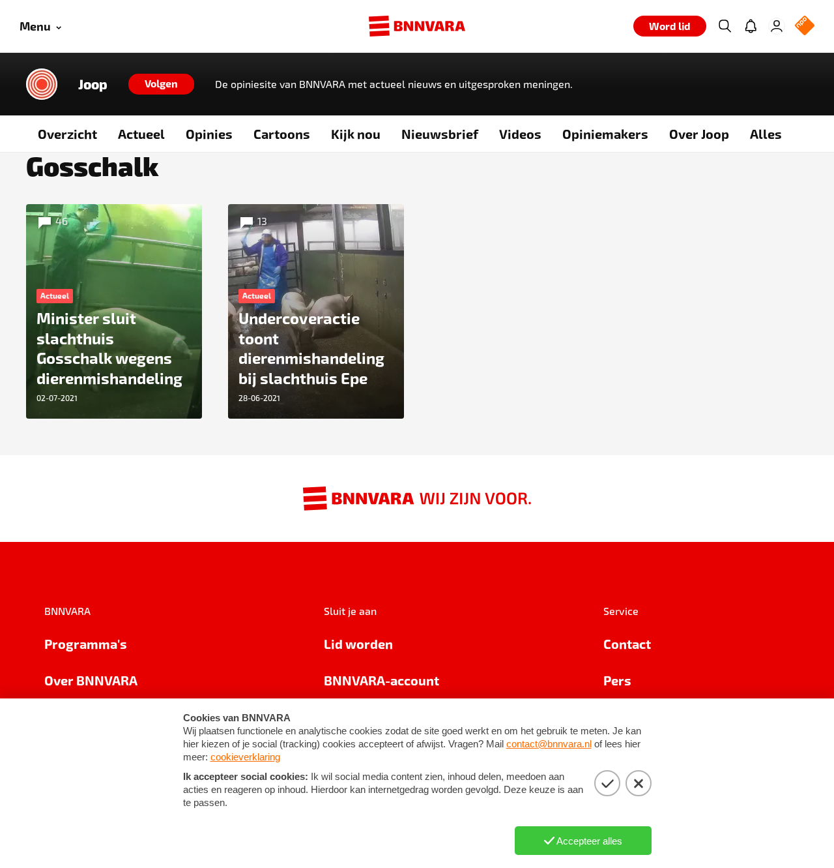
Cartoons (281, 134)
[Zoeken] (724, 26)
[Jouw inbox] (750, 26)
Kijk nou (356, 134)
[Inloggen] (776, 26)
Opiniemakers (605, 134)
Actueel (141, 134)
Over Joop (699, 134)
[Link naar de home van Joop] (41, 84)
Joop (93, 84)
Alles (766, 134)
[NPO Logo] (804, 26)
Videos (520, 134)
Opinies (209, 134)
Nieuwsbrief (439, 134)
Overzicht (67, 134)
